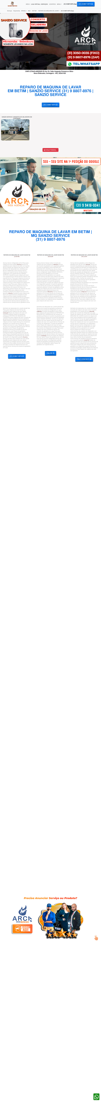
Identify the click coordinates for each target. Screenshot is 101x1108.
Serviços (9, 11)
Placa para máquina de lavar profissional (48, 331)
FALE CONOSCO (83, 359)
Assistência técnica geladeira (55, 295)
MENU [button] (59, 4)
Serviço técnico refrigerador (47, 338)
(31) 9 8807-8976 (85, 4)
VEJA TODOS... (51, 150)
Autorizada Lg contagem (10, 341)
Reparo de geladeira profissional (15, 334)
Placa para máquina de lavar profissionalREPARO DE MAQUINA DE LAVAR (50, 312)
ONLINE (50, 353)
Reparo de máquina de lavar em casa (16, 289)
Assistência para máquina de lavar (83, 295)
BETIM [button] (34, 11)
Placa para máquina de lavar (78, 344)
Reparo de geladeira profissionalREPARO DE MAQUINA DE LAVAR (14, 315)
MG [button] (29, 11)
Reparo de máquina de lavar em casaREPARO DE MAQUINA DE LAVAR (15, 268)
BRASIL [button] (23, 11)
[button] (67, 10)
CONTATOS (52, 4)
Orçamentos (16, 11)
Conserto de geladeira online (55, 287)
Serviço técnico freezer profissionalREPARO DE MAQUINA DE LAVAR (83, 267)
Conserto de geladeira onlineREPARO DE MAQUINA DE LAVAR (49, 268)
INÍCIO (28, 4)
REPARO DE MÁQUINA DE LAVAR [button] (48, 11)
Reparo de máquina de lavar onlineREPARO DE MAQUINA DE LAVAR (84, 315)
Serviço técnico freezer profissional (87, 287)
